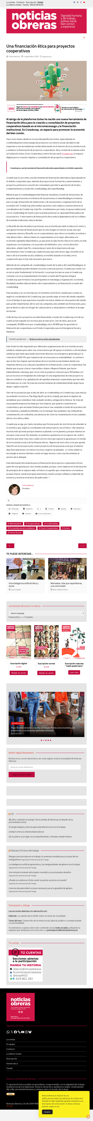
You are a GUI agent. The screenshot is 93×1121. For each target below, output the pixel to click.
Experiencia (47, 57)
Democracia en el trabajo (54, 827)
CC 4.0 (9, 1106)
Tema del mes (15, 920)
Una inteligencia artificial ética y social (23, 584)
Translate (28, 617)
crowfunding (52, 523)
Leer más (74, 672)
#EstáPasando (17, 723)
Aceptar (47, 1112)
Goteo (67, 528)
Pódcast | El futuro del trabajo (25, 850)
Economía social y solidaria (22, 528)
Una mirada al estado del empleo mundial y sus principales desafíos (40, 872)
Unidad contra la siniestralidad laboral (26, 831)
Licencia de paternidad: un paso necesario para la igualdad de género (40, 888)
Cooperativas (34, 523)
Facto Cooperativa (49, 528)
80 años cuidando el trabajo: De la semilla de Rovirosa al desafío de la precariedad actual (41, 820)
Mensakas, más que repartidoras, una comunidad (66, 584)
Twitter (77, 2)
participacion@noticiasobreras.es (62, 930)
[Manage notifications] (88, 1116)
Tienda (25, 5)
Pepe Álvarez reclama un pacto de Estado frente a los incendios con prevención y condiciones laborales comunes (43, 729)
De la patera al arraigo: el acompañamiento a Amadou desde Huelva (40, 836)
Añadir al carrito (18, 673)
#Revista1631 (15, 523)
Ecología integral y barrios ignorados (25, 827)
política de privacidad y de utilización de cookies (60, 1098)
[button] (41, 740)
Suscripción (31, 2)
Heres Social (15, 532)
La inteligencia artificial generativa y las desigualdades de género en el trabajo (44, 864)
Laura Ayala (16, 590)
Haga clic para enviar (21, 774)
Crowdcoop (67, 153)
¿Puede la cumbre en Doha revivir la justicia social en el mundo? (38, 880)
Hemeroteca (12, 1063)
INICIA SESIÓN (36, 5)
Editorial (12, 916)
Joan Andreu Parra (60, 590)
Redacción (17, 733)
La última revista (13, 5)
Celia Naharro (14, 56)
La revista (10, 2)
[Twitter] (9, 500)
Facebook (74, 2)
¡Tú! (12, 814)
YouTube (84, 2)
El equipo (10, 1044)
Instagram (81, 2)
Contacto (20, 2)
